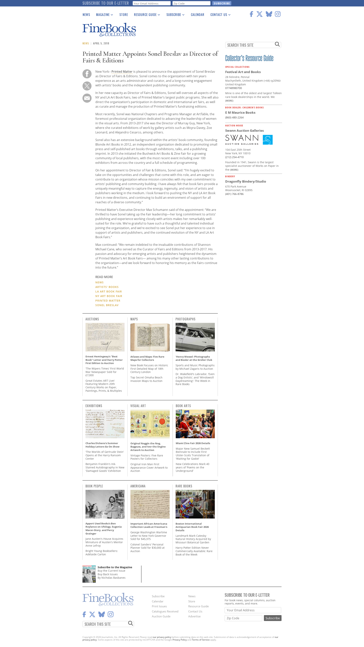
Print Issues (159, 606)
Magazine (101, 15)
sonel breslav (107, 305)
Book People (94, 486)
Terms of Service (201, 639)
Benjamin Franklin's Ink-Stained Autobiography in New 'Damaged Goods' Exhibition (105, 467)
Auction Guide (161, 616)
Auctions (92, 319)
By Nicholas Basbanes (112, 577)
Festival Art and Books (243, 72)
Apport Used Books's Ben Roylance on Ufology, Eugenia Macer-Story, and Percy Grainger (104, 528)
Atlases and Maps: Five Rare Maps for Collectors (147, 358)
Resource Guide (144, 15)
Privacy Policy (180, 639)
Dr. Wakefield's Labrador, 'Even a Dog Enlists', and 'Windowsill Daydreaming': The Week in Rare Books (195, 379)
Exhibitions (94, 405)
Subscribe (172, 15)
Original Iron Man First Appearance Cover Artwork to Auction (149, 467)
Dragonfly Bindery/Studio (245, 181)
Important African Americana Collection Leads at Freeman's (148, 525)
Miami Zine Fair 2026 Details (193, 443)
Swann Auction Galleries (244, 130)
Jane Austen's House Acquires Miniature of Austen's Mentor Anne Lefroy (104, 542)
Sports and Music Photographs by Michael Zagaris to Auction (195, 366)
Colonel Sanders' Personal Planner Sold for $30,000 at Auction (147, 548)
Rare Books (184, 486)
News (86, 14)
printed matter (107, 300)
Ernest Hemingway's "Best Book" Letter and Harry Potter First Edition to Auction (104, 360)
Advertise (194, 616)
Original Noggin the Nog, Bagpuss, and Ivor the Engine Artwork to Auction (148, 447)
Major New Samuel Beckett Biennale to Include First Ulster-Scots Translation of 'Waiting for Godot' (193, 453)
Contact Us (217, 15)
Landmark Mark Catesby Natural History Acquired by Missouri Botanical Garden (193, 539)
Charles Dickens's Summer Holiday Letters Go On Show (102, 444)
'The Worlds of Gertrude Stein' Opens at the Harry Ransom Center (105, 455)
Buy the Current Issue (111, 570)
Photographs (185, 319)
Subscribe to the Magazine (115, 567)
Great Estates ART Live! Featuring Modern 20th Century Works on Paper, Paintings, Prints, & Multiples (104, 385)
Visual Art (138, 405)
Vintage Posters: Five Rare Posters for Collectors (146, 457)
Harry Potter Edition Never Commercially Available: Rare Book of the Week (194, 551)
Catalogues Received (165, 611)
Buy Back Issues (108, 574)
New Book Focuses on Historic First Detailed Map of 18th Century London (149, 368)
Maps (134, 319)
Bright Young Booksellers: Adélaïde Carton (102, 552)
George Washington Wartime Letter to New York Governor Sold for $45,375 (148, 535)
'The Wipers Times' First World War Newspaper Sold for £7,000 (105, 372)
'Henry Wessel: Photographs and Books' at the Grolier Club (194, 358)
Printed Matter (122, 71)
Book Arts (183, 405)
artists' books (107, 287)
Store (123, 14)
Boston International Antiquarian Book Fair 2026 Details (192, 527)
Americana (138, 486)
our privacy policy (162, 637)
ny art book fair (108, 296)
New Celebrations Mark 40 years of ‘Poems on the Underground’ (192, 467)
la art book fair (108, 291)
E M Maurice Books (240, 112)
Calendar (197, 14)
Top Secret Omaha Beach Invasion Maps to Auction (146, 379)
